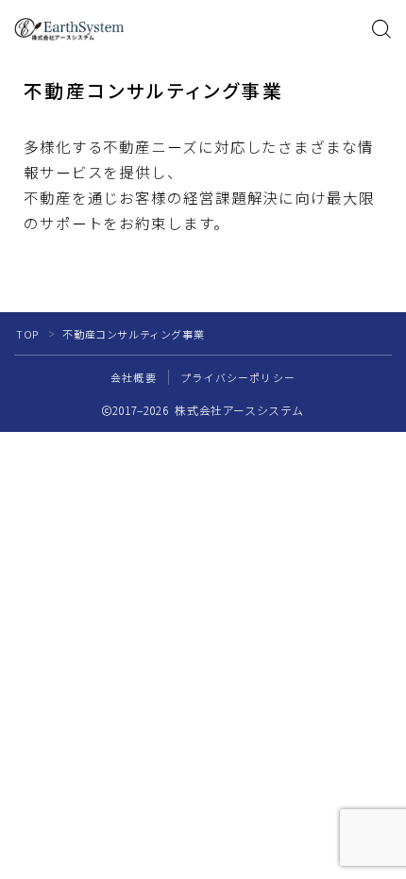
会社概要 (133, 377)
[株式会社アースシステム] (69, 29)
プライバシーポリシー (238, 377)
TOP (27, 333)
